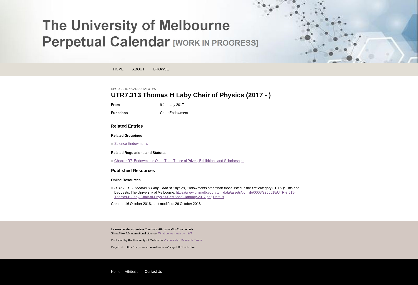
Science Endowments (131, 143)
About (138, 69)
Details (218, 197)
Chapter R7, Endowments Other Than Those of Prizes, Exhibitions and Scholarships (179, 161)
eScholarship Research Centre (183, 240)
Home (118, 69)
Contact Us (153, 271)
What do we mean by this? (175, 233)
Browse (161, 69)
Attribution (132, 271)
